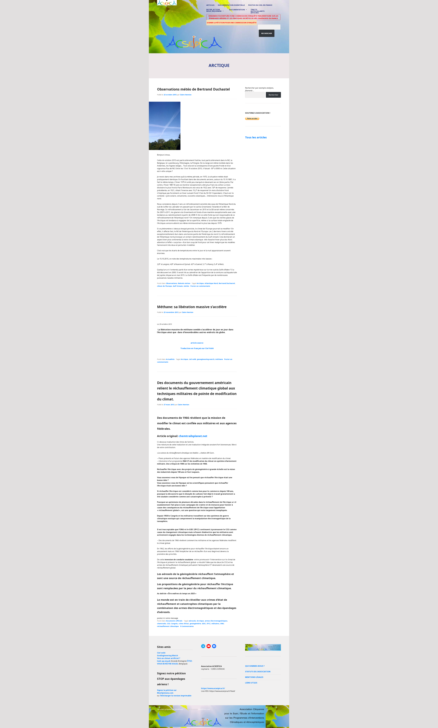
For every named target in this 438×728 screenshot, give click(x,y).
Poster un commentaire (200, 286)
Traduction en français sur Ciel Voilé (197, 348)
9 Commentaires (187, 626)
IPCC (209, 623)
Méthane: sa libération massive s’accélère (192, 306)
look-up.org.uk (163, 661)
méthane (219, 359)
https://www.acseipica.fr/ (213, 688)
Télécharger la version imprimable (175, 695)
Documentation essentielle (231, 5)
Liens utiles (251, 682)
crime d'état (184, 623)
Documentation (237, 9)
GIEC (204, 623)
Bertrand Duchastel (227, 283)
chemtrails (161, 623)
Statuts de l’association (257, 671)
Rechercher (266, 33)
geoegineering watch (205, 359)
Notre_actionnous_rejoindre (214, 10)
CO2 (168, 623)
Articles (210, 5)
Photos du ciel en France (260, 5)
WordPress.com (204, 709)
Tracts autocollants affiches (258, 11)
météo (186, 286)
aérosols (192, 621)
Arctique (200, 283)
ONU (222, 623)
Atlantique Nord (211, 283)
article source (197, 343)
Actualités (170, 359)
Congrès (174, 623)
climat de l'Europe (164, 286)
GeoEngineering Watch (167, 655)
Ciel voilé (161, 653)
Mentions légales (254, 677)
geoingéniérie (195, 623)
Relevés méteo (184, 283)
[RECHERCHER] (271, 26)
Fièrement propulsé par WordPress (170, 709)
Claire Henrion (185, 95)
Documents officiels (174, 621)
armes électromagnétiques (216, 621)
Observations (171, 283)
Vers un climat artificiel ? (168, 658)
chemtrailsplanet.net (193, 436)
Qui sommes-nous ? (255, 666)
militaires (215, 623)
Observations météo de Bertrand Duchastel (193, 89)
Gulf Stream (178, 286)
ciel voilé (192, 359)
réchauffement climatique (168, 626)
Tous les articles (256, 137)
